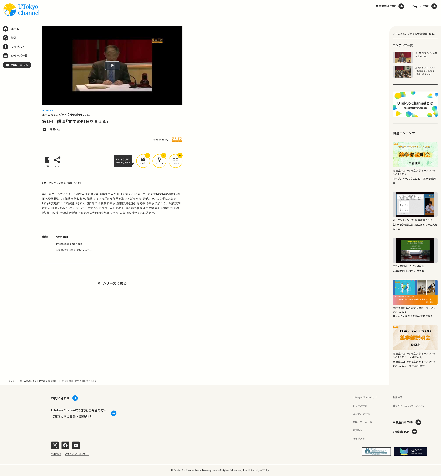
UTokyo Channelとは (365, 397)
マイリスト (359, 438)
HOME (10, 380)
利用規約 (56, 453)
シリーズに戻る (115, 283)
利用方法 (397, 397)
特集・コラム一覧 (362, 422)
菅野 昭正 (62, 237)
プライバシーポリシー (77, 453)
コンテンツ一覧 (361, 413)
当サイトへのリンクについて (408, 405)
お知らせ (357, 430)
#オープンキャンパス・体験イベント (62, 183)
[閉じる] (130, 156)
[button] (143, 161)
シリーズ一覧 (360, 405)
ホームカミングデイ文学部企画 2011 (66, 115)
